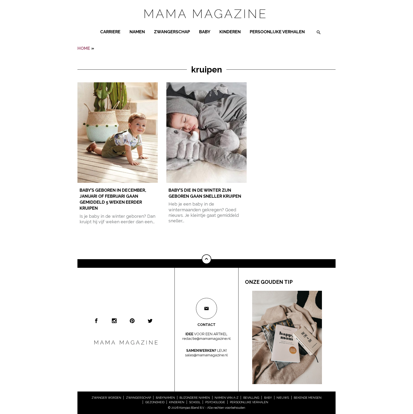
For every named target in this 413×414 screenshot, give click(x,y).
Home (83, 48)
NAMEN (137, 31)
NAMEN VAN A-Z (227, 397)
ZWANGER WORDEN (106, 397)
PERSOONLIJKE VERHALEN (277, 31)
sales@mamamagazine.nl (206, 355)
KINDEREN (230, 31)
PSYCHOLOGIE (215, 402)
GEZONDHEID (154, 402)
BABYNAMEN (165, 397)
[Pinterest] (132, 320)
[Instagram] (114, 320)
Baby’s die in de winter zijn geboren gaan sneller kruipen (204, 193)
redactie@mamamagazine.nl (206, 338)
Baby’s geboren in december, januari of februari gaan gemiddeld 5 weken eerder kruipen (113, 199)
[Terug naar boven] (206, 259)
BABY (204, 31)
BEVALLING (251, 397)
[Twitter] (150, 320)
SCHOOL (195, 402)
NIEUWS (283, 397)
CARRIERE (110, 31)
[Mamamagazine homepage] (206, 22)
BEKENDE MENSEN (307, 397)
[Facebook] (96, 320)
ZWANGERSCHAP (172, 31)
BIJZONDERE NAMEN (194, 397)
